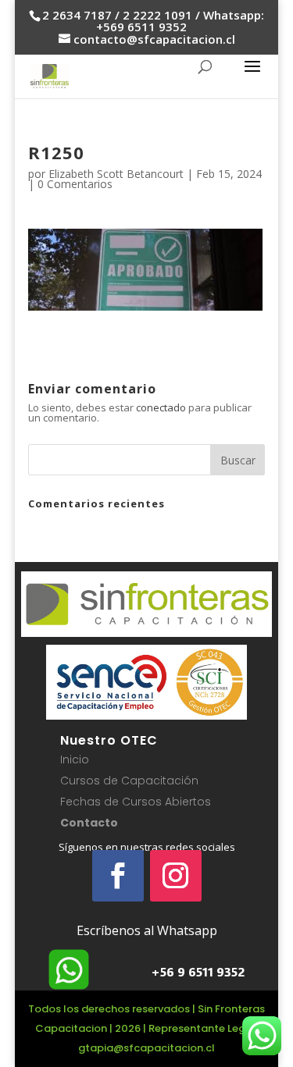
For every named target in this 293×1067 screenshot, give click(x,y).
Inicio (74, 759)
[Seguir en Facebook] (118, 876)
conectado (161, 407)
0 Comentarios (75, 183)
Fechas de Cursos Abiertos (135, 801)
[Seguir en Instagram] (176, 876)
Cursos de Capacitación (129, 780)
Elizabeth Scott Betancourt (116, 173)
